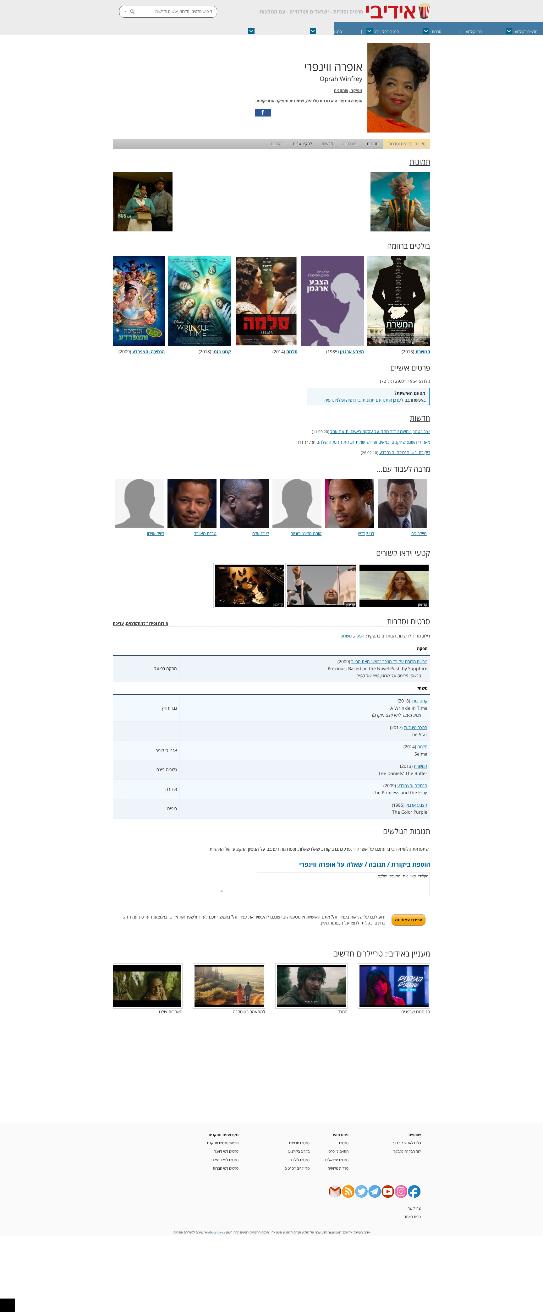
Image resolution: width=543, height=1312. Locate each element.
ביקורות (277, 144)
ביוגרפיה (350, 144)
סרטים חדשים (299, 1142)
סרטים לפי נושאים (225, 1159)
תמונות (373, 144)
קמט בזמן (419, 701)
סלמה (422, 747)
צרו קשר (414, 1208)
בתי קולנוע (474, 31)
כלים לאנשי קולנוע (407, 1142)
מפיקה (356, 90)
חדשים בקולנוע (526, 31)
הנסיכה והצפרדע (412, 786)
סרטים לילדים (299, 1159)
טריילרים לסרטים (297, 1168)
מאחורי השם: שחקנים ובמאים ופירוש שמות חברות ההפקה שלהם (373, 442)
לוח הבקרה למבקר (407, 1151)
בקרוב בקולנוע (299, 1151)
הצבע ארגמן (416, 805)
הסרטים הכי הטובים (271, 31)
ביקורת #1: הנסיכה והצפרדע (404, 452)
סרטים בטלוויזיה (387, 31)
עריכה (118, 623)
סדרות (436, 31)
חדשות (327, 144)
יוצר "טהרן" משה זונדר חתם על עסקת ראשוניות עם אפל (380, 431)
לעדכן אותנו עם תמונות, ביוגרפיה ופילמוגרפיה (363, 400)
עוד (188, 31)
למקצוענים (302, 144)
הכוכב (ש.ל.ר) (415, 727)
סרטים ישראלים (330, 31)
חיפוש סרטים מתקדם (223, 1142)
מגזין (220, 31)
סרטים (343, 1142)
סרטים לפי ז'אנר (226, 1151)
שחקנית (341, 90)
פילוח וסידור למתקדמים (147, 623)
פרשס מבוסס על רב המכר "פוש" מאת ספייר (389, 661)
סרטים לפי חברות (226, 1168)
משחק (346, 636)
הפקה (359, 636)
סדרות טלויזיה (338, 1168)
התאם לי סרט (338, 1151)
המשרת (420, 766)
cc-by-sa (219, 1232)
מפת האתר (412, 1216)
